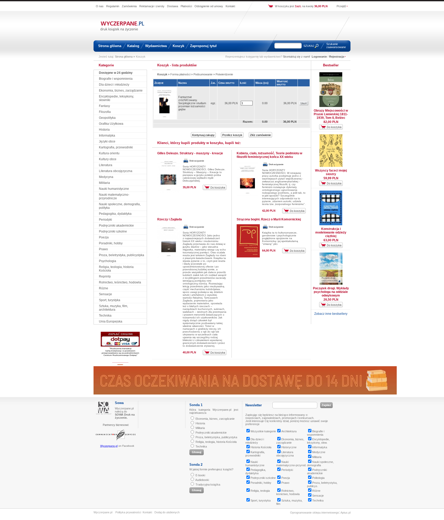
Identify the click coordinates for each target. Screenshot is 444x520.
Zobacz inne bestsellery (330, 314)
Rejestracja (336, 56)
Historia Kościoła (261, 447)
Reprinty (105, 276)
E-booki (200, 475)
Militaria (104, 183)
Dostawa (172, 6)
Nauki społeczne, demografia (320, 463)
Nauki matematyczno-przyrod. (291, 463)
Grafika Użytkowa (111, 123)
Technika (105, 315)
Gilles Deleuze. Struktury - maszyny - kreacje (190, 153)
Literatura (105, 165)
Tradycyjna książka (208, 484)
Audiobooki (202, 479)
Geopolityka (107, 118)
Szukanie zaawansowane (336, 45)
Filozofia (105, 112)
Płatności (186, 6)
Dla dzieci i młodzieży (114, 84)
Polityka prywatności (128, 512)
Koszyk (178, 46)
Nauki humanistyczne (114, 189)
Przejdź (341, 6)
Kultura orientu (109, 153)
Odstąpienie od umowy (209, 6)
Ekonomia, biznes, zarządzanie (121, 90)
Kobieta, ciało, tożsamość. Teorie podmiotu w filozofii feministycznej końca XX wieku (269, 155)
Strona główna (109, 46)
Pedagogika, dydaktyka (115, 214)
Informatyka (107, 135)
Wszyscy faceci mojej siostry (331, 172)
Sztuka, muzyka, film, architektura (113, 307)
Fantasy (104, 106)
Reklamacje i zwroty (151, 6)
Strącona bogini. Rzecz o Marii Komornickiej (269, 219)
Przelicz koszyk (232, 135)
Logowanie (319, 56)
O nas (100, 6)
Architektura (289, 431)
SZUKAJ (308, 45)
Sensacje (105, 294)
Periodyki (105, 219)
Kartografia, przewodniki (116, 147)
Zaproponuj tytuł (203, 46)
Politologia (318, 477)
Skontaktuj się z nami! (296, 56)
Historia (104, 129)
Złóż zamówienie (260, 135)
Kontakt (230, 6)
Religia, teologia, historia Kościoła (216, 441)
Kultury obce (107, 159)
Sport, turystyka (109, 300)
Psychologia (107, 261)
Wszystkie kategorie (263, 431)
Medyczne (318, 452)
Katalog (133, 46)
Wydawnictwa (156, 46)
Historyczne (289, 447)
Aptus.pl (345, 512)
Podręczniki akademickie (116, 225)
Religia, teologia (260, 490)
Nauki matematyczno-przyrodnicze (114, 196)
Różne (103, 288)
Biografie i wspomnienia (116, 78)
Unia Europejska (110, 321)
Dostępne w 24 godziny (116, 73)
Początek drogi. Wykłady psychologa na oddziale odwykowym (331, 291)
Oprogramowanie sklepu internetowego (314, 512)
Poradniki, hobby (111, 243)
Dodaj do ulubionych (167, 512)
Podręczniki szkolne (113, 231)
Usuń (304, 103)
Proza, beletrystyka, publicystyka (121, 255)
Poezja (104, 237)
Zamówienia (129, 6)
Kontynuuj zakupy (203, 135)
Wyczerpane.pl (109, 445)
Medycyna (106, 177)
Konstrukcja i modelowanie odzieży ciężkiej (330, 232)
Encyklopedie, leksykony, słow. (318, 441)
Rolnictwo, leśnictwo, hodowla (120, 282)
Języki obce (107, 141)
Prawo (103, 249)
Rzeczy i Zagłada (169, 219)
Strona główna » (125, 56)
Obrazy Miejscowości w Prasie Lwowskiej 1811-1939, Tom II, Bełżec (331, 114)
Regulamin (112, 6)
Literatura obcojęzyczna (115, 171)
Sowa (119, 403)
